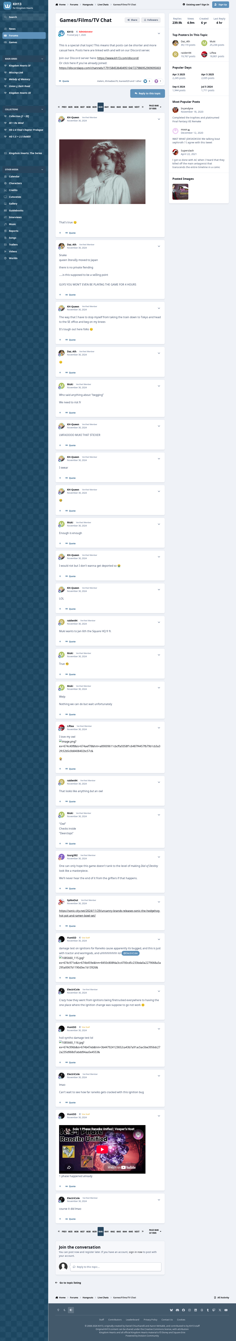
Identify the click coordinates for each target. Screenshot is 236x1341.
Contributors (115, 1319)
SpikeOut (72, 900)
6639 (94, 107)
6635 (70, 107)
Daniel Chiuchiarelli (135, 1325)
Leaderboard (132, 1319)
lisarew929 (124, 81)
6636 (76, 107)
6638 (88, 107)
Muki (70, 384)
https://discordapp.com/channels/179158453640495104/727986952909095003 (110, 68)
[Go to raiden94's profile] (62, 622)
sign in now (135, 1252)
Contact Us (167, 1319)
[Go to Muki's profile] (62, 386)
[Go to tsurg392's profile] (62, 857)
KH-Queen (73, 117)
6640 (100, 107)
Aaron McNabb (157, 1325)
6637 (82, 107)
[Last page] (142, 107)
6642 (113, 107)
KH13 (70, 31)
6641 (107, 107)
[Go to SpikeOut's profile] (62, 902)
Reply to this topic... (88, 1266)
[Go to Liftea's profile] (62, 728)
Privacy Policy (150, 1319)
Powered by (142, 1335)
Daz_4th (71, 244)
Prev (64, 107)
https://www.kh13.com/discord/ (118, 58)
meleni (100, 81)
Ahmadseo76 (111, 81)
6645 (131, 107)
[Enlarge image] (110, 741)
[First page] (58, 107)
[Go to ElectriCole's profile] (62, 991)
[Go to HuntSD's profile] (62, 939)
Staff (101, 1319)
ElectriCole (73, 989)
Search (13, 17)
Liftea (70, 726)
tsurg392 (72, 855)
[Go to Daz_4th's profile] (62, 246)
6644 (125, 107)
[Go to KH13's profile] (62, 33)
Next (137, 107)
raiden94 (72, 620)
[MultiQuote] (60, 233)
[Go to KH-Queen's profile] (62, 119)
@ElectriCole (130, 953)
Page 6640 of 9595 (154, 107)
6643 (119, 107)
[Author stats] (159, 33)
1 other (137, 81)
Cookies (181, 1319)
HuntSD (71, 937)
